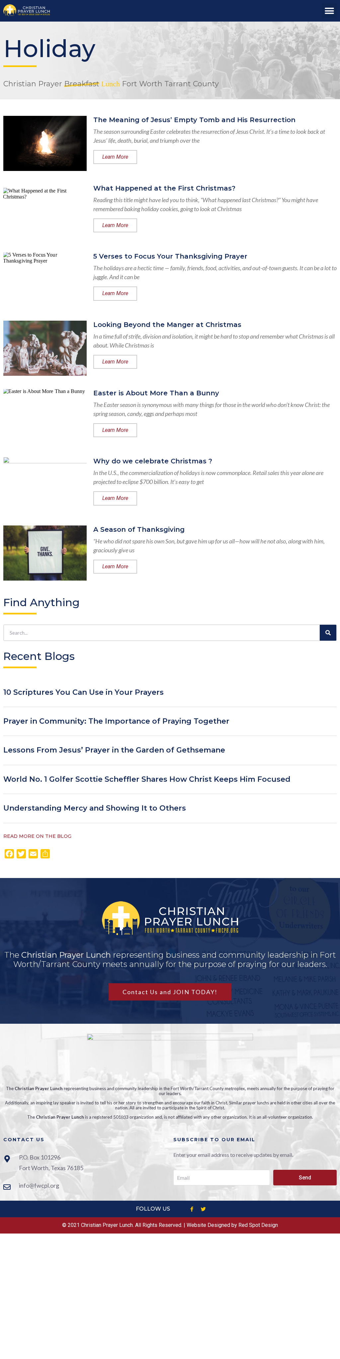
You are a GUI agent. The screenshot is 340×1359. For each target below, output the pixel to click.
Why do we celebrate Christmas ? (152, 461)
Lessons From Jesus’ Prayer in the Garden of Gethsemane (114, 750)
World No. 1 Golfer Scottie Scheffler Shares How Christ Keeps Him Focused (147, 779)
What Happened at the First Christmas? (164, 188)
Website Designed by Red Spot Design (232, 1225)
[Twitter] (203, 1209)
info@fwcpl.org (39, 1185)
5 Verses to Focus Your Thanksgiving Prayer (170, 256)
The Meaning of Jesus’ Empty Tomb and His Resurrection (194, 120)
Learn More (115, 157)
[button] (329, 10)
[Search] (328, 633)
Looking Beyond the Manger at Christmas (167, 325)
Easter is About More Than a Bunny (156, 393)
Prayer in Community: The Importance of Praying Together (116, 721)
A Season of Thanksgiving (139, 529)
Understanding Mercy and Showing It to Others (94, 808)
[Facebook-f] (192, 1209)
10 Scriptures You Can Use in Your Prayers (83, 692)
